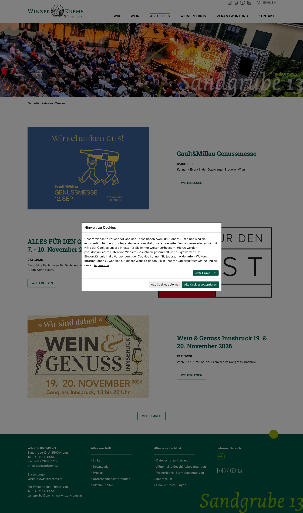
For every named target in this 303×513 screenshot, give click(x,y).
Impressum (101, 265)
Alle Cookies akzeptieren (200, 284)
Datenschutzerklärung (192, 261)
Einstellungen (202, 272)
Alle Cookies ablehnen (165, 284)
